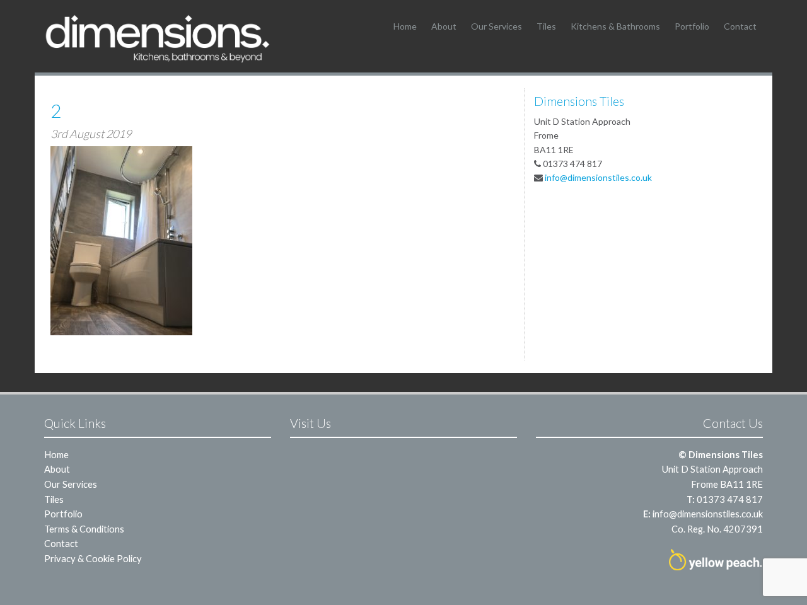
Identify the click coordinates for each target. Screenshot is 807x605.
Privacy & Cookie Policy (93, 558)
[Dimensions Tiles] (157, 38)
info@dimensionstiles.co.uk (598, 177)
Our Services (496, 26)
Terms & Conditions (84, 528)
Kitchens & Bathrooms (615, 26)
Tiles (546, 26)
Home (405, 26)
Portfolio (692, 26)
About (443, 26)
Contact (740, 26)
